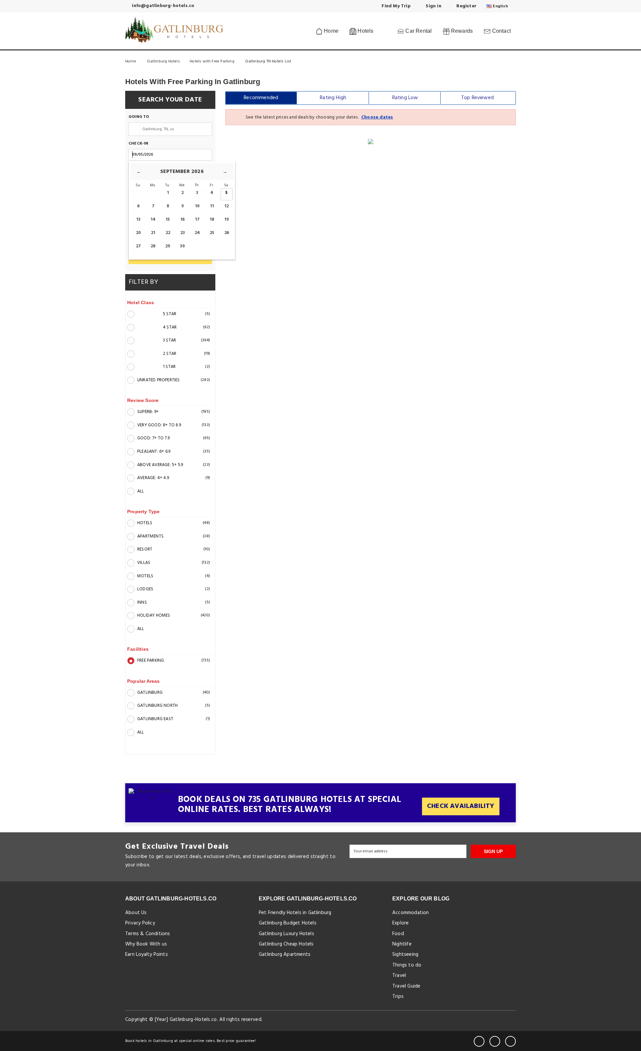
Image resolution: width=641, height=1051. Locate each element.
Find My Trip (395, 6)
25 (212, 232)
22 (168, 232)
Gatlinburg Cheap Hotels (286, 944)
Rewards (461, 31)
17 (197, 219)
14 (153, 219)
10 (197, 206)
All (140, 491)
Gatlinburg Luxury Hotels (286, 934)
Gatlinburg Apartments (284, 955)
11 (212, 206)
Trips (398, 997)
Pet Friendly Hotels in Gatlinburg (295, 913)
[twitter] (494, 1041)
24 (197, 232)
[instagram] (510, 1041)
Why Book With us (146, 944)
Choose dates (377, 117)
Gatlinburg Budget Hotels (287, 923)
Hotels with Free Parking (212, 61)
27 (138, 246)
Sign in (432, 6)
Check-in (139, 144)
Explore (400, 923)
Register (465, 6)
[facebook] (479, 1041)
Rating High (333, 97)
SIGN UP (493, 851)
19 (226, 219)
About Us (136, 913)
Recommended (261, 97)
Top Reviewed (477, 97)
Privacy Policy (140, 923)
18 (212, 219)
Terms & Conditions (147, 934)
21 (153, 232)
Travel (399, 976)
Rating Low (405, 97)
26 (226, 232)
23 (182, 232)
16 (182, 219)
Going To (139, 117)
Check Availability (460, 806)
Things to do (406, 965)
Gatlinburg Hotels (163, 61)
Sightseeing (405, 955)
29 (167, 246)
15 (168, 219)
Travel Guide (406, 986)
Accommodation (410, 913)
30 (182, 246)
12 (226, 206)
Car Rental (418, 31)
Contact (500, 31)
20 (138, 232)
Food (398, 934)
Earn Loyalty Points (146, 955)
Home (331, 31)
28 (153, 246)
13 (138, 219)
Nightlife (402, 944)
